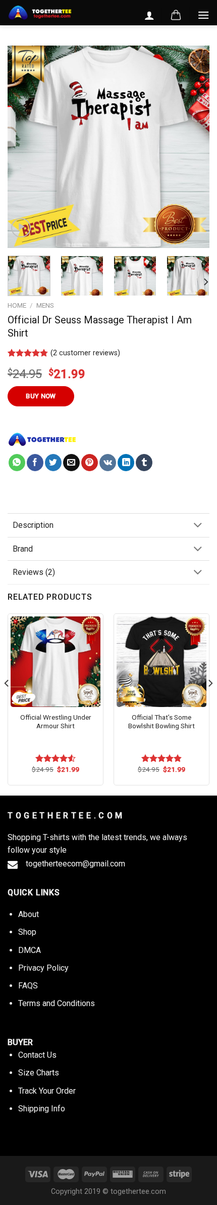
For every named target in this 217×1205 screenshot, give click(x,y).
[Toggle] (198, 526)
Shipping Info (41, 1108)
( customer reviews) (85, 353)
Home (17, 305)
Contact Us (37, 1055)
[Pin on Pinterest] (89, 462)
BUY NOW (41, 396)
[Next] (193, 147)
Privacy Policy (43, 968)
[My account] (149, 15)
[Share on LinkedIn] (126, 462)
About (28, 914)
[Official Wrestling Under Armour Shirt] (55, 661)
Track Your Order (47, 1091)
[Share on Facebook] (35, 462)
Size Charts (38, 1072)
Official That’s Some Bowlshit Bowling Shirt (161, 721)
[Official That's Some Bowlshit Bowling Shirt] (161, 661)
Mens (45, 305)
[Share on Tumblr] (144, 462)
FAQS (28, 985)
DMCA (29, 950)
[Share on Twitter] (53, 462)
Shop (27, 932)
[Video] (21, 228)
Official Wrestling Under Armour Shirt (55, 721)
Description (33, 525)
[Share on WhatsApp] (17, 462)
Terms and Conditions (56, 1003)
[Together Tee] (42, 439)
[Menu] (203, 15)
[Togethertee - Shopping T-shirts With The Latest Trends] (40, 13)
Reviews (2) (34, 572)
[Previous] (24, 147)
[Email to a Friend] (71, 462)
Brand (23, 549)
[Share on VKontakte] (107, 462)
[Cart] (176, 15)
